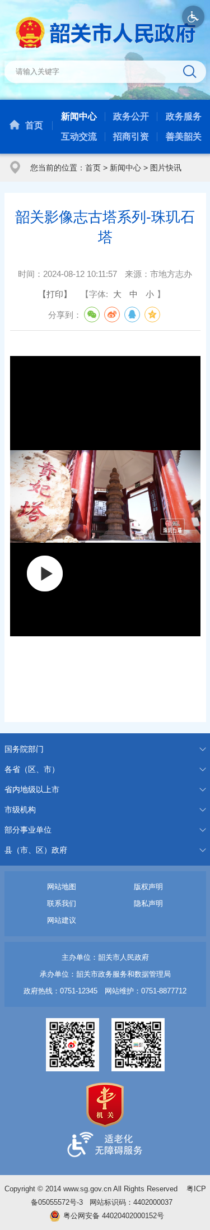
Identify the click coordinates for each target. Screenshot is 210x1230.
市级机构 (20, 809)
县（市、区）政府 (35, 849)
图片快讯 (165, 167)
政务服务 (184, 116)
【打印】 (55, 294)
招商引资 (131, 136)
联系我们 (61, 903)
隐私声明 (148, 903)
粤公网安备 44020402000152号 (113, 1215)
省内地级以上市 (31, 789)
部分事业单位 (28, 829)
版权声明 (148, 886)
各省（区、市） (31, 769)
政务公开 (131, 116)
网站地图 (61, 886)
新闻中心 (79, 116)
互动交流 (79, 136)
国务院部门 (24, 749)
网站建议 (61, 920)
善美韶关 (184, 136)
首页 (34, 125)
